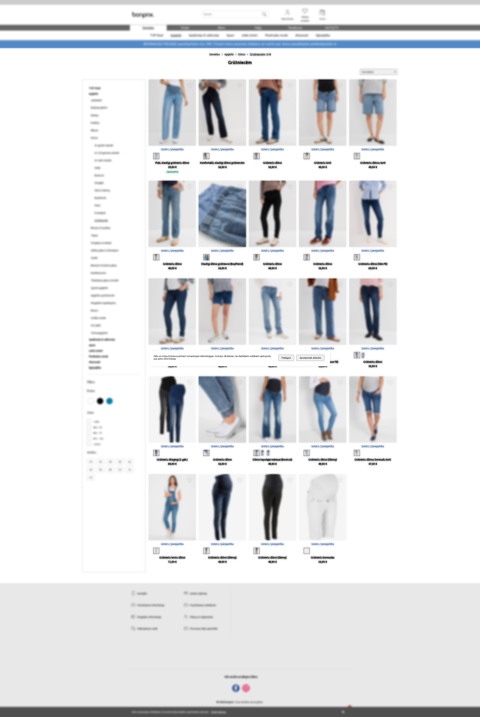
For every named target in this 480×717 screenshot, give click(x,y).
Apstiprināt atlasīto (310, 357)
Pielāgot (286, 357)
